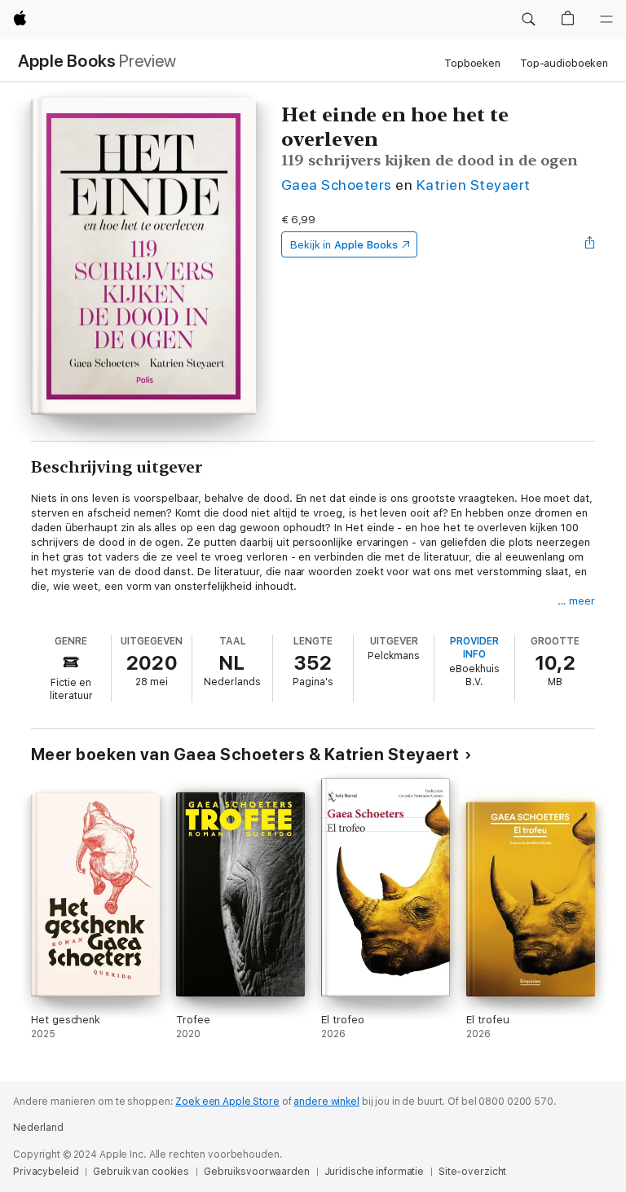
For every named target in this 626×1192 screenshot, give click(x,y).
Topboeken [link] (472, 63)
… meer (576, 601)
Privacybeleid (45, 1171)
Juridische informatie (374, 1171)
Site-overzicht (472, 1171)
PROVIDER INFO (474, 648)
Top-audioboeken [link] (564, 63)
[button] (528, 19)
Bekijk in (344, 245)
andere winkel (326, 1101)
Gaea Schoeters (336, 184)
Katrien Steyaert (474, 184)
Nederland (38, 1127)
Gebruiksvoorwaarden (257, 1171)
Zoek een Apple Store (227, 1101)
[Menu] (606, 19)
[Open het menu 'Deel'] (590, 244)
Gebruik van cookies (141, 1171)
